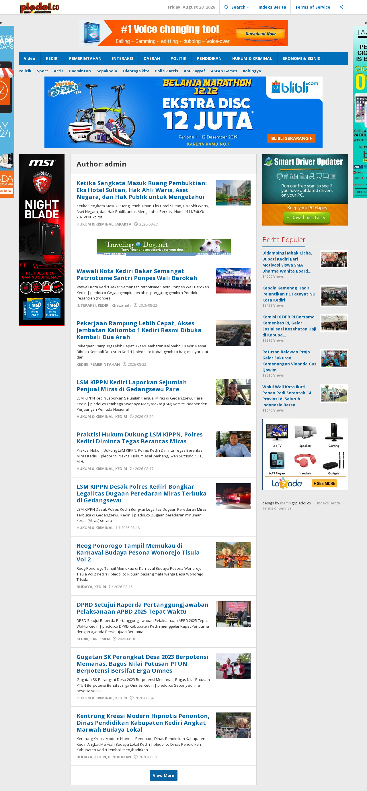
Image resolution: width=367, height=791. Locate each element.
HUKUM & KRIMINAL (95, 224)
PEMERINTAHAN (105, 364)
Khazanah (121, 305)
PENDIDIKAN (119, 756)
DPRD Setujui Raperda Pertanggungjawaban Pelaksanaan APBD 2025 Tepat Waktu (143, 608)
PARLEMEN (100, 638)
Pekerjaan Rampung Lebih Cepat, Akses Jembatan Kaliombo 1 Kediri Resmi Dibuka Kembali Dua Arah (139, 330)
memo (285, 503)
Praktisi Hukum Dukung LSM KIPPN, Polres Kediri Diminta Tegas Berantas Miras (140, 437)
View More (163, 775)
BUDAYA (84, 586)
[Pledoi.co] (39, 7)
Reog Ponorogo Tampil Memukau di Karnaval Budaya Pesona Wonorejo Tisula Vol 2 (138, 552)
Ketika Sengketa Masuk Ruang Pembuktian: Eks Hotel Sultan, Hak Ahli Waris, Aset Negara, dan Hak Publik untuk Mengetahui (142, 190)
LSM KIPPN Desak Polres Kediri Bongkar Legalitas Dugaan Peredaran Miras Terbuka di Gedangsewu (142, 493)
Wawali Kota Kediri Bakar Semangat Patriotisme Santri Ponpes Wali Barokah (137, 274)
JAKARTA (123, 224)
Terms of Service (277, 508)
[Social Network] (341, 7)
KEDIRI (104, 305)
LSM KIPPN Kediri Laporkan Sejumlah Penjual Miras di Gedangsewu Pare (132, 385)
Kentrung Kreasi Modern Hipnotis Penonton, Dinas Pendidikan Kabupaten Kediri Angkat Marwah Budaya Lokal (143, 722)
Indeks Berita (328, 503)
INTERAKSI (86, 305)
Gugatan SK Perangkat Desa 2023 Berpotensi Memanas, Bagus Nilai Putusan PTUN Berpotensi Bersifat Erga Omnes (142, 663)
